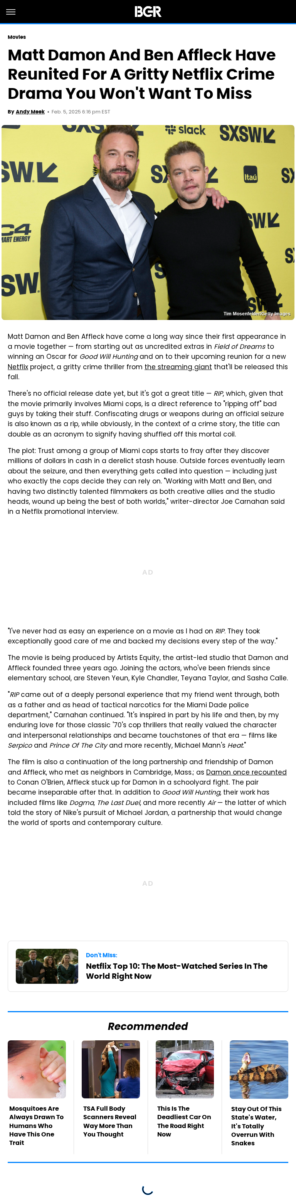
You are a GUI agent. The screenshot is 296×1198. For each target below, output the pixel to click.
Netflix (18, 367)
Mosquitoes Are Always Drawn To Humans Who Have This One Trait (36, 1126)
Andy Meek (30, 111)
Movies (17, 37)
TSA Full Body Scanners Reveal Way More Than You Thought (109, 1121)
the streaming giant (178, 367)
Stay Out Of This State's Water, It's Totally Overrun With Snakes (256, 1126)
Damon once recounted (246, 773)
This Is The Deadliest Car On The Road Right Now (184, 1121)
